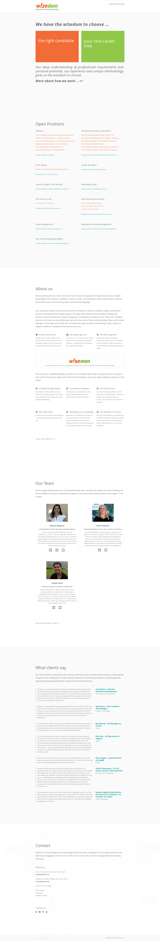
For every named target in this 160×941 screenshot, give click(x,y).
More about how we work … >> (59, 81)
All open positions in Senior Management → (49, 229)
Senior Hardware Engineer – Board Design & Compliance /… (100, 147)
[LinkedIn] (46, 912)
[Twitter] (36, 912)
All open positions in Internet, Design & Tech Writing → (53, 189)
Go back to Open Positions (116, 4)
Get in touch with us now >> (47, 623)
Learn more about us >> (46, 439)
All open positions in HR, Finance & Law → (49, 208)
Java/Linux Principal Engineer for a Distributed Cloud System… (55, 141)
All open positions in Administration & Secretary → (97, 214)
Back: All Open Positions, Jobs (43, 938)
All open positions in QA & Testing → (47, 174)
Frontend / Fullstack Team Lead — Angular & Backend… (53, 138)
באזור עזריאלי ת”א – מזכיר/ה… (90, 209)
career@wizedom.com (42, 874)
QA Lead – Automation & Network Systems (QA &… (52, 169)
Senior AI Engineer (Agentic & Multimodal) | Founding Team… (55, 135)
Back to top (121, 938)
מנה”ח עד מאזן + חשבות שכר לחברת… (92, 206)
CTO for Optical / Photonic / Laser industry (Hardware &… (99, 150)
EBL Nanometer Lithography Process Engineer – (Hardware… (100, 138)
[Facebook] (39, 912)
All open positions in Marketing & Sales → (94, 189)
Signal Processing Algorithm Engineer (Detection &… (97, 135)
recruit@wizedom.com (42, 881)
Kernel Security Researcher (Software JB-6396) (50, 150)
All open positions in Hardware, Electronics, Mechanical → (99, 155)
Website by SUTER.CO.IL (112, 938)
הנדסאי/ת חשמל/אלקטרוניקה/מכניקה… (93, 144)
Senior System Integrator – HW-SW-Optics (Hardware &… (99, 141)
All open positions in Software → (46, 155)
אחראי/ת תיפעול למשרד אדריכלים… (91, 203)
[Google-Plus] (43, 912)
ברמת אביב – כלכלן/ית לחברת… (45, 203)
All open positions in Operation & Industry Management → (99, 229)
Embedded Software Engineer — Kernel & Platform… (52, 144)
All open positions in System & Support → (94, 169)
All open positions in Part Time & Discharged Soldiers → (53, 243)
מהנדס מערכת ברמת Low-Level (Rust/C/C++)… (50, 147)
